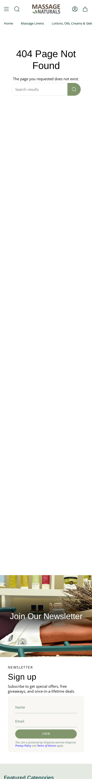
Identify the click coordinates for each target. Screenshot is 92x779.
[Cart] (85, 9)
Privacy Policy (23, 745)
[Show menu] (6, 9)
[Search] (74, 89)
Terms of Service (46, 745)
